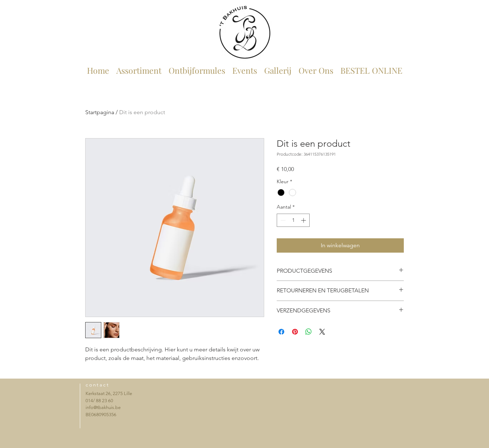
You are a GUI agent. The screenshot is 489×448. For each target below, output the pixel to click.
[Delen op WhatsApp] (308, 331)
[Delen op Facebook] (281, 331)
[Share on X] (322, 331)
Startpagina (99, 112)
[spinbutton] (293, 220)
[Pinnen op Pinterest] (295, 331)
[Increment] (304, 220)
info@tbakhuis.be (103, 407)
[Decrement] (282, 220)
